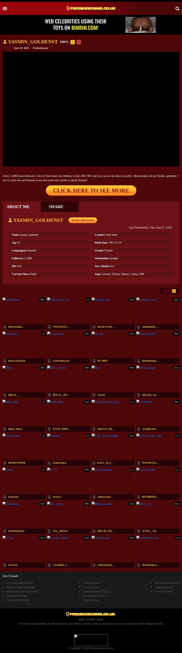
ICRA (100, 619)
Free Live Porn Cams (94, 596)
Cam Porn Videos (92, 583)
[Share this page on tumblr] (179, 276)
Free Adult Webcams (17, 596)
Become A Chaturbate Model (21, 587)
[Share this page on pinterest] (179, 282)
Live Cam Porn (91, 587)
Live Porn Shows (163, 591)
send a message (82, 220)
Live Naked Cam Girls (18, 600)
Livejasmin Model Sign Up (97, 591)
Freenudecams (40, 48)
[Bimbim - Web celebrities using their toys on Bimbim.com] (91, 24)
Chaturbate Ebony (164, 587)
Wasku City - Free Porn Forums (23, 591)
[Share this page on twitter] (179, 264)
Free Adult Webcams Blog (20, 583)
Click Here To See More (91, 190)
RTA (81, 619)
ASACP (90, 619)
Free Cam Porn (90, 600)
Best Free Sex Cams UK (167, 583)
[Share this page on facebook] (179, 270)
